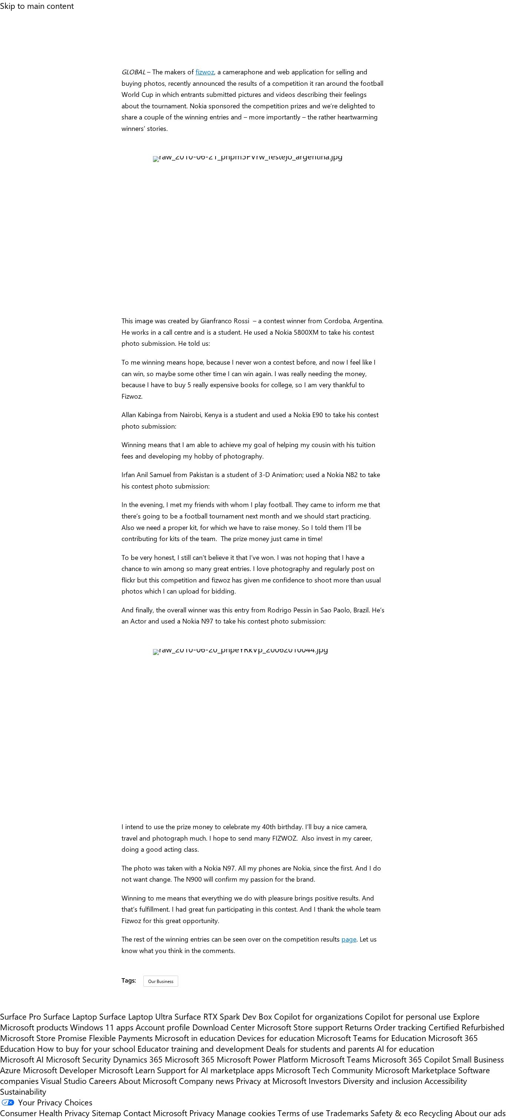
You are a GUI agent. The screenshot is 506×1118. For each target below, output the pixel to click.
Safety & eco (393, 1112)
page (349, 939)
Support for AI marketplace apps (215, 1069)
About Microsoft (148, 1080)
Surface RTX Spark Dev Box (223, 1016)
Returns (358, 1026)
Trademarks (347, 1112)
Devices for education (275, 1037)
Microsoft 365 (189, 1059)
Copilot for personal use (408, 1016)
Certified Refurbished (467, 1026)
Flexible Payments (121, 1037)
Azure (10, 1069)
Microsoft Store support (300, 1026)
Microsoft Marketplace (415, 1069)
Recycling (436, 1112)
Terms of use (300, 1112)
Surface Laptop (70, 1016)
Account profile (163, 1026)
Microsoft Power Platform (262, 1059)
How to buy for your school (86, 1048)
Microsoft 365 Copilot (411, 1059)
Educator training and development (200, 1048)
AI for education (405, 1048)
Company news (206, 1080)
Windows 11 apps (101, 1026)
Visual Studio (64, 1080)
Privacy (203, 1112)
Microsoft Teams (340, 1059)
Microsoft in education (195, 1037)
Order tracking (400, 1026)
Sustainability (23, 1091)
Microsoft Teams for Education (371, 1037)
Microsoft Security (78, 1059)
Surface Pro (20, 1016)
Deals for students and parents (320, 1048)
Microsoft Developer (60, 1069)
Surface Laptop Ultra (135, 1016)
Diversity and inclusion (382, 1080)
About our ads (480, 1112)
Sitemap (106, 1112)
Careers (102, 1080)
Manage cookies (246, 1112)
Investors (325, 1080)
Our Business (160, 981)
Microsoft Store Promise (43, 1037)
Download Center (223, 1026)
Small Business (478, 1059)
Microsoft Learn (127, 1069)
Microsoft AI (22, 1059)
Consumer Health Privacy (45, 1112)
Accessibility (446, 1080)
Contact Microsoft (155, 1112)
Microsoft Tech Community (324, 1069)
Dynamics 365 (138, 1059)
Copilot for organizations (318, 1016)
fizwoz (205, 71)
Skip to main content (37, 5)
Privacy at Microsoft (271, 1080)
